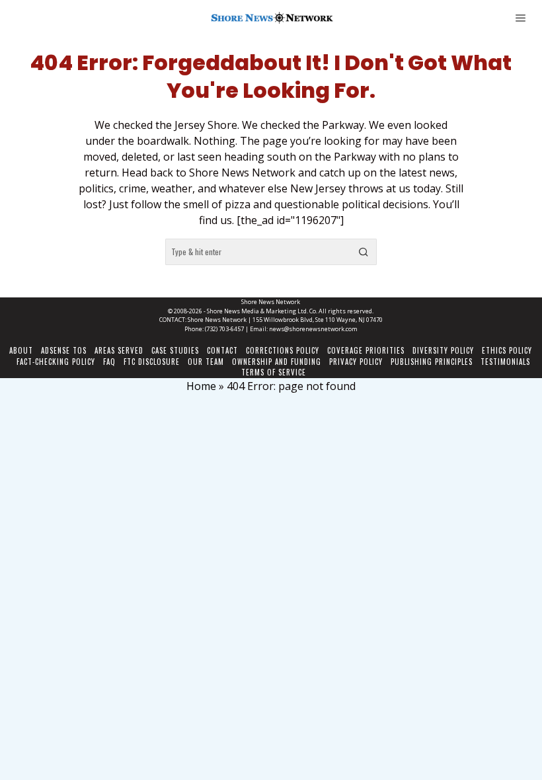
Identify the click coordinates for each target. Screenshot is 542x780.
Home (201, 386)
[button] (363, 252)
